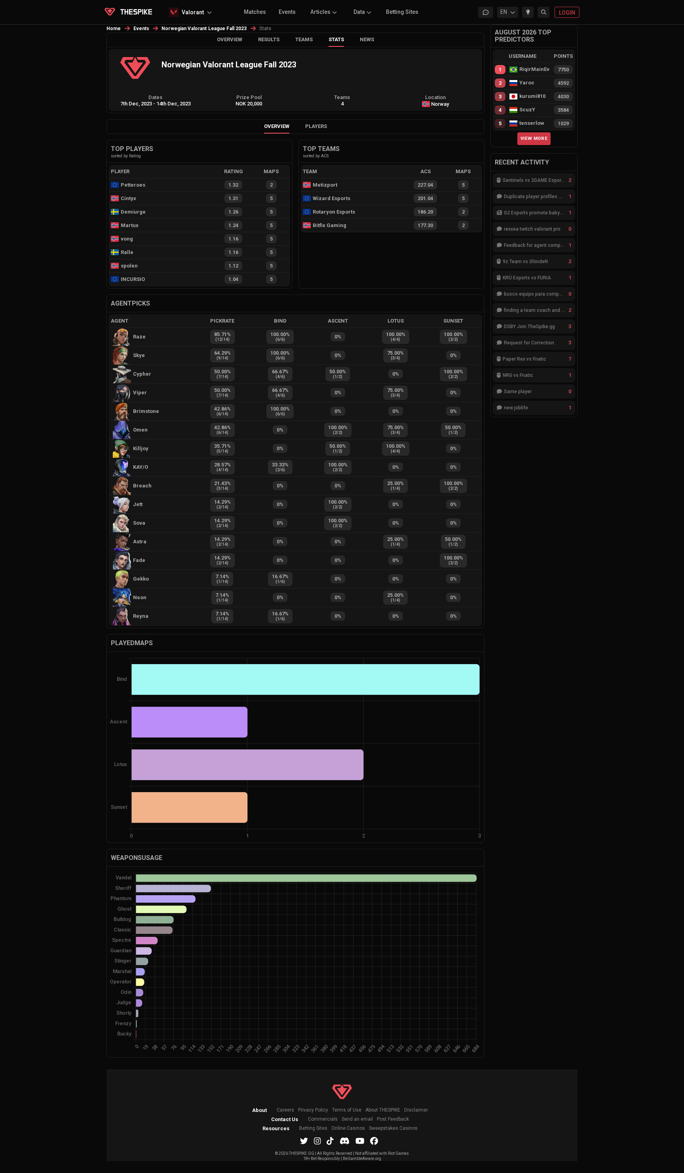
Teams (304, 39)
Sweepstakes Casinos (393, 1128)
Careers (285, 1110)
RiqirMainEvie (534, 69)
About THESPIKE (382, 1110)
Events (287, 12)
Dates (155, 97)
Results (268, 39)
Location (435, 97)
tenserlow (531, 123)
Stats (336, 39)
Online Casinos (348, 1128)
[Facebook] (374, 1141)
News (367, 39)
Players (316, 126)
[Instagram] (317, 1141)
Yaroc (526, 83)
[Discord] (345, 1141)
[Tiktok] (330, 1141)
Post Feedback (393, 1119)
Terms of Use (346, 1110)
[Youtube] (360, 1141)
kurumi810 (532, 96)
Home (113, 28)
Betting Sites (402, 12)
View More (534, 138)
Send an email (357, 1119)
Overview (229, 39)
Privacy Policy (313, 1110)
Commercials (323, 1119)
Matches (255, 12)
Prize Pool (249, 97)
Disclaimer (416, 1110)
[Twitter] (304, 1141)
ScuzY (527, 110)
